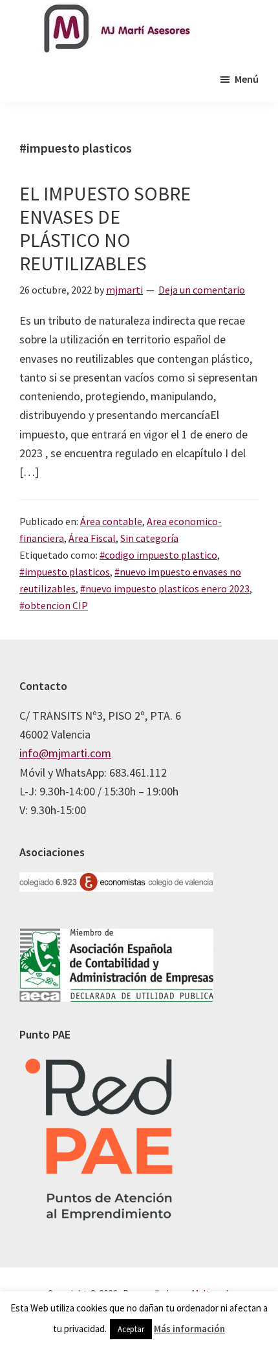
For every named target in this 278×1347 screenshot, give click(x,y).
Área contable (111, 521)
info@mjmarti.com (65, 753)
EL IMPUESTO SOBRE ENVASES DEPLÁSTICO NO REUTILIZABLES (105, 228)
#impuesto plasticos (64, 571)
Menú (247, 78)
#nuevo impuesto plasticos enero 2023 (165, 588)
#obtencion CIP (53, 605)
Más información (189, 1328)
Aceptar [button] (131, 1329)
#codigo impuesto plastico (158, 554)
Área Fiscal (92, 538)
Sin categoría (149, 538)
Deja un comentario (201, 289)
